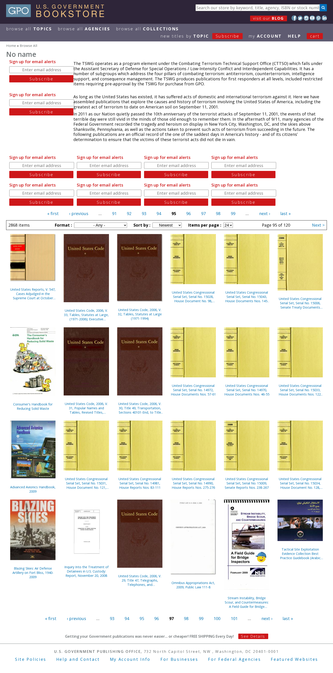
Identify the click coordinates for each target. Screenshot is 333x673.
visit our (268, 18)
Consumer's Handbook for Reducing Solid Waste (33, 406)
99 (233, 213)
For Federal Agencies (234, 659)
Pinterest (318, 18)
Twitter (300, 18)
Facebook (294, 18)
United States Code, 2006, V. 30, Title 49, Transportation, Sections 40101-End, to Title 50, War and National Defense (139, 408)
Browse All (29, 28)
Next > (318, 225)
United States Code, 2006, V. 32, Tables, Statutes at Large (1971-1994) (140, 314)
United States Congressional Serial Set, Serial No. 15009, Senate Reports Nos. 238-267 (247, 483)
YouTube (312, 18)
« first (53, 213)
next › (264, 213)
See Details (253, 636)
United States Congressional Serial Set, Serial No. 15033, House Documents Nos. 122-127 (300, 389)
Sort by (141, 225)
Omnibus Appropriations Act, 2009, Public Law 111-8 (193, 585)
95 (142, 618)
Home (11, 45)
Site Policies (30, 659)
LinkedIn (324, 18)
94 (159, 213)
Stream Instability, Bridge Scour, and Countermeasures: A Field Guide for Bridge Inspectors (247, 602)
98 (218, 213)
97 (203, 213)
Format (63, 225)
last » (285, 213)
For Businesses (179, 659)
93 (144, 213)
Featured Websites (294, 659)
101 (234, 618)
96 (188, 213)
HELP (294, 36)
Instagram (306, 18)
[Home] (57, 15)
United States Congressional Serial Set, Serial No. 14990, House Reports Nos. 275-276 (193, 483)
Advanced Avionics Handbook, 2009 (33, 489)
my (265, 36)
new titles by (199, 36)
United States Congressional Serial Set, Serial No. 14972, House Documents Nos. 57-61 (193, 389)
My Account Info (130, 659)
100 (217, 618)
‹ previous (78, 213)
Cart (315, 36)
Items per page (204, 225)
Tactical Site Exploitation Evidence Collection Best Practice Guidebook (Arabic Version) (300, 553)
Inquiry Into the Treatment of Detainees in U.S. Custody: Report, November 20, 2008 (86, 571)
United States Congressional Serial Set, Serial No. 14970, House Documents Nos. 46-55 (246, 389)
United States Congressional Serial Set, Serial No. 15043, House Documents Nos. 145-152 (246, 296)
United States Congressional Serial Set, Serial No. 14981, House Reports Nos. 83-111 (139, 483)
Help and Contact (78, 659)
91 (114, 213)
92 (129, 213)
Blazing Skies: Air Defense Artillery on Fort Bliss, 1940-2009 (32, 572)
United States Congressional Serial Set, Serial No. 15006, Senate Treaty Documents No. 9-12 (300, 303)
